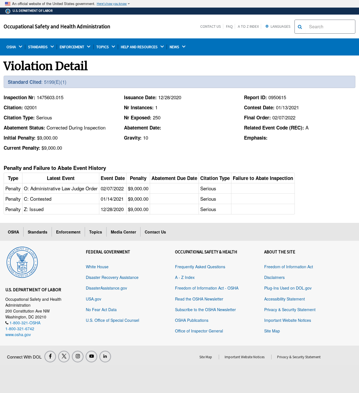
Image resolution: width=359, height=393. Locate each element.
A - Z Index (185, 277)
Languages (280, 26)
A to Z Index (248, 26)
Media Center (123, 232)
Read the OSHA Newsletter (199, 299)
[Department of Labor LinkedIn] (105, 356)
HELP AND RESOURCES (139, 47)
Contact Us (210, 26)
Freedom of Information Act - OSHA (206, 288)
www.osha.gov (18, 334)
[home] (22, 261)
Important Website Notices (287, 320)
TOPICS (103, 47)
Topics (95, 232)
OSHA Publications (191, 320)
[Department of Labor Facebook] (50, 356)
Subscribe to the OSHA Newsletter (205, 309)
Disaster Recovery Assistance (112, 277)
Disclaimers (274, 277)
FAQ (229, 26)
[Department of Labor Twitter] (64, 356)
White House (97, 266)
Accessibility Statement (284, 299)
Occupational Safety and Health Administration (57, 26)
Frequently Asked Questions (200, 266)
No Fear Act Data (101, 309)
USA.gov (93, 299)
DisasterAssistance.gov (106, 288)
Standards (37, 232)
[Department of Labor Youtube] (91, 356)
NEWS (175, 47)
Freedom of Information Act (288, 266)
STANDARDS (38, 47)
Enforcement (68, 232)
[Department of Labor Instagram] (78, 356)
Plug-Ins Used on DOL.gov (288, 288)
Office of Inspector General (199, 331)
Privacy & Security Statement (290, 309)
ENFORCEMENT (72, 47)
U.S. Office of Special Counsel (112, 320)
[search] (299, 26)
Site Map (272, 331)
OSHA (11, 47)
